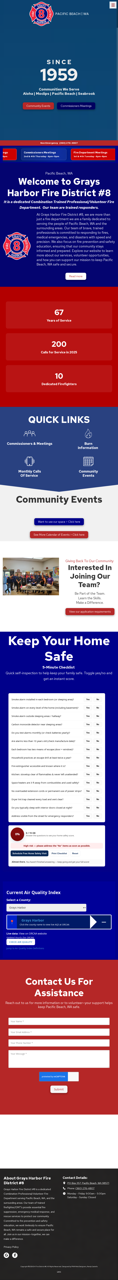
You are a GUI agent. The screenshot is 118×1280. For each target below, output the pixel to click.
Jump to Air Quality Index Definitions (25, 948)
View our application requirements (90, 611)
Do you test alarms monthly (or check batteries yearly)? (41, 732)
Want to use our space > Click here (59, 521)
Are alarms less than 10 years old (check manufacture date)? (43, 741)
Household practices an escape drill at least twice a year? (41, 757)
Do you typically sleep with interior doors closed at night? (42, 807)
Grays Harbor (33, 920)
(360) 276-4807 (84, 1188)
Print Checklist (59, 853)
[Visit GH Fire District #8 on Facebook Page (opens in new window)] (15, 1255)
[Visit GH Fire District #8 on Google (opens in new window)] (6, 1255)
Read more (76, 276)
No (97, 699)
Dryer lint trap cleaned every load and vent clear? (37, 799)
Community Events (38, 106)
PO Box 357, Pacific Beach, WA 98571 (88, 1183)
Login (59, 1272)
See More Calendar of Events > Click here (59, 534)
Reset (75, 853)
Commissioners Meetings (76, 106)
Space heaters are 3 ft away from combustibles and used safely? (45, 782)
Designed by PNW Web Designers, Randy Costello (80, 1267)
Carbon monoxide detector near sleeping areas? (37, 724)
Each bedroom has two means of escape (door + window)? (42, 749)
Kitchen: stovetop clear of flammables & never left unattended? (45, 774)
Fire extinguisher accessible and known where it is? (39, 766)
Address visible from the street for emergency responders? (43, 816)
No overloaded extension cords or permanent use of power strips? (47, 791)
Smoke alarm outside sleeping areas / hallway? (36, 716)
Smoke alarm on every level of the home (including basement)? (45, 707)
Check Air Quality (20, 941)
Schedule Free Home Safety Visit (29, 853)
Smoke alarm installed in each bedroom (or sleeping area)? (43, 699)
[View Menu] (113, 5)
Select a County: (18, 900)
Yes (88, 699)
